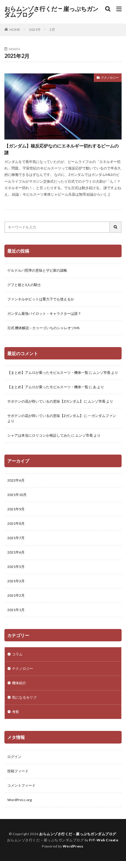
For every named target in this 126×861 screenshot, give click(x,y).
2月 (52, 29)
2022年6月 (16, 480)
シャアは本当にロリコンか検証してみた (39, 435)
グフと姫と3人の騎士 (24, 284)
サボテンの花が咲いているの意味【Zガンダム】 (45, 401)
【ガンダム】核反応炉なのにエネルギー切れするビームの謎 (61, 149)
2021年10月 (17, 494)
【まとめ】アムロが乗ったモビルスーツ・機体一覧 (47, 372)
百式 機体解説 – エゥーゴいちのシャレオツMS (43, 328)
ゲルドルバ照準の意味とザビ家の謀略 (37, 270)
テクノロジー (110, 77)
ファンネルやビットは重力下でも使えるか (40, 299)
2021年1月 (16, 610)
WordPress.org (19, 800)
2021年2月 (16, 595)
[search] (116, 227)
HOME (14, 29)
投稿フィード (17, 771)
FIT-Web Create (103, 840)
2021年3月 (16, 581)
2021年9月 (16, 509)
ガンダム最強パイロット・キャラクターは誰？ (44, 313)
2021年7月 (16, 538)
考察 (15, 711)
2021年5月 (16, 566)
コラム (17, 654)
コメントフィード (21, 785)
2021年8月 (16, 523)
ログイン (14, 756)
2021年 (35, 29)
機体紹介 (19, 683)
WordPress (73, 846)
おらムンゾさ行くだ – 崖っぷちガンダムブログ (51, 12)
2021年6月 (16, 552)
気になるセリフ (24, 697)
